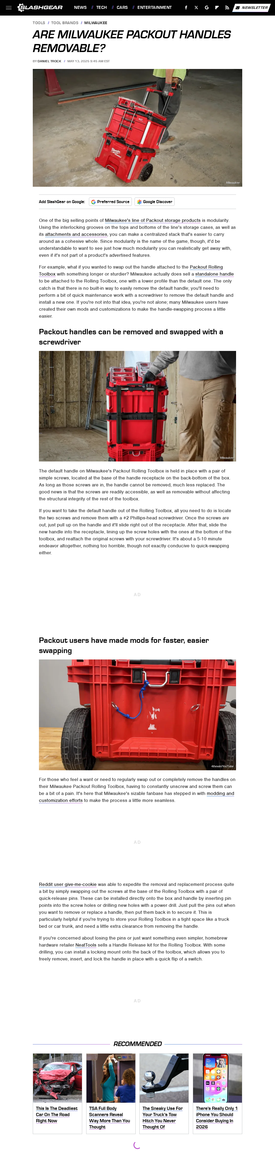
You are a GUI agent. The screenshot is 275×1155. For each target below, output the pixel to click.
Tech (101, 7)
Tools (39, 23)
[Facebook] (186, 7)
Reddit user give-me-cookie (68, 884)
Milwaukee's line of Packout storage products (153, 220)
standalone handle (214, 274)
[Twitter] (196, 7)
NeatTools (85, 945)
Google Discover (157, 201)
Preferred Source (113, 201)
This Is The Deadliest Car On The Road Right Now (57, 1114)
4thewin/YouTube (222, 766)
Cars (122, 7)
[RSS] (227, 7)
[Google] (207, 7)
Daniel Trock (49, 61)
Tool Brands (65, 23)
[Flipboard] (217, 7)
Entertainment (155, 7)
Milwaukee (95, 23)
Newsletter (254, 7)
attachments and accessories (76, 234)
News (80, 7)
